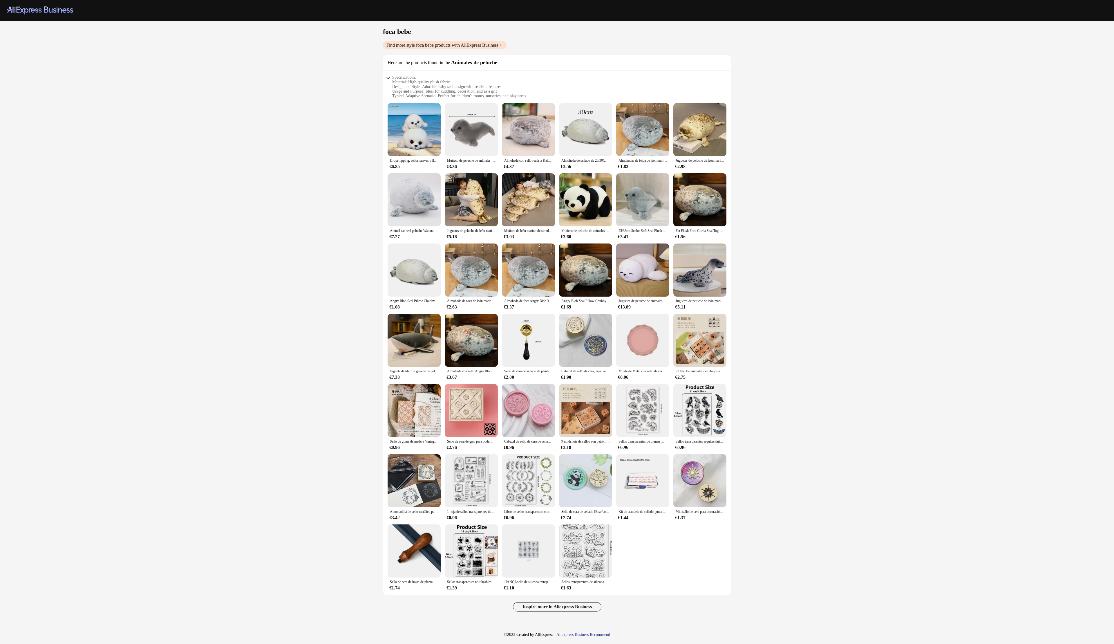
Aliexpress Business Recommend (583, 634)
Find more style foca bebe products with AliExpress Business (442, 45)
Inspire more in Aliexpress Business (557, 606)
